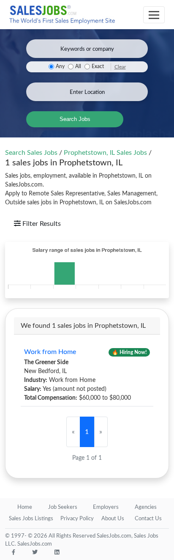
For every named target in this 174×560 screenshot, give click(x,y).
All (78, 66)
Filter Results (41, 223)
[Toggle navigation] (154, 14)
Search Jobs (75, 119)
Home (24, 507)
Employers (106, 507)
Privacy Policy (77, 519)
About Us (112, 519)
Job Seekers (62, 507)
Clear (120, 66)
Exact (98, 66)
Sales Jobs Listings (31, 519)
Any (60, 66)
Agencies (146, 507)
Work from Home (50, 352)
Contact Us (148, 519)
